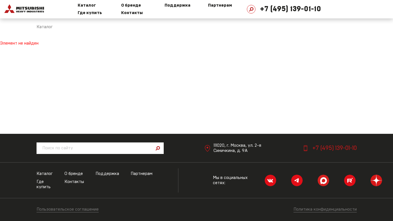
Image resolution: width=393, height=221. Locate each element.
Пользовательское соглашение (68, 209)
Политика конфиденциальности (325, 209)
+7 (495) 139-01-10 (290, 9)
